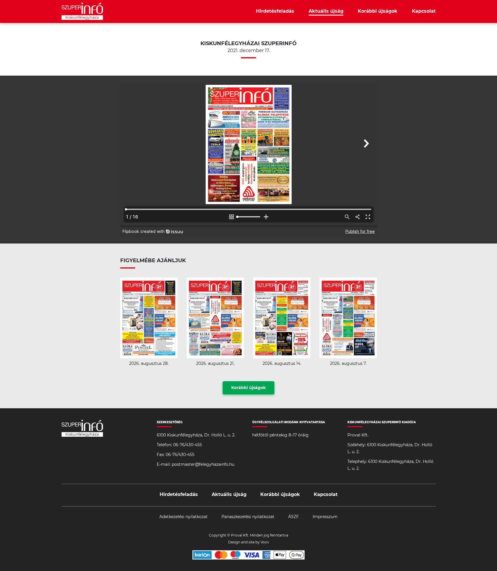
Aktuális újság (326, 11)
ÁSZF (293, 517)
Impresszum (325, 517)
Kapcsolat (424, 11)
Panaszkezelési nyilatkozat (247, 517)
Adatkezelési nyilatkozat (183, 517)
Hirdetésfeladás (275, 11)
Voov (265, 542)
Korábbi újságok (377, 11)
